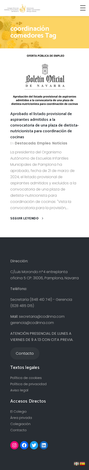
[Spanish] (83, 463)
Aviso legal (19, 390)
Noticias (59, 143)
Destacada (25, 143)
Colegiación (20, 423)
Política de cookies (26, 377)
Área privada (21, 417)
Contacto (18, 430)
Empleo (44, 143)
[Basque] (77, 463)
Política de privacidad (28, 384)
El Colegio (18, 411)
